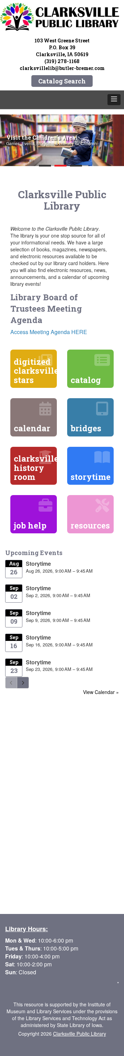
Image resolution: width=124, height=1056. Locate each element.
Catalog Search (62, 81)
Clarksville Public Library (79, 1033)
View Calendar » (101, 691)
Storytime (38, 563)
